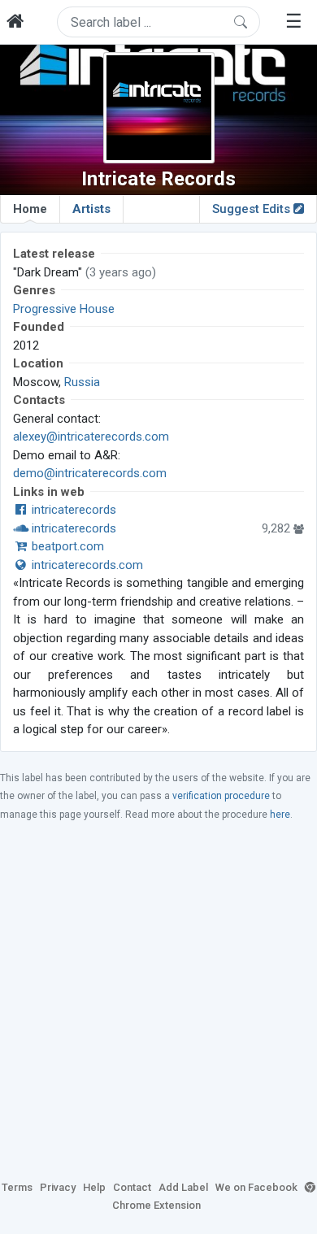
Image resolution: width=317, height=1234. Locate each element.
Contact (132, 1187)
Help (94, 1187)
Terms (17, 1187)
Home (30, 209)
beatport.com (66, 546)
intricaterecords (72, 509)
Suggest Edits (252, 209)
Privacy (58, 1187)
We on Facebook (256, 1187)
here (280, 814)
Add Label (183, 1187)
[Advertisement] (158, 999)
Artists (91, 209)
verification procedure (221, 796)
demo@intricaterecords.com (90, 473)
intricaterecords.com (85, 565)
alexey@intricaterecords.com (91, 436)
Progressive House (64, 309)
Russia (82, 382)
